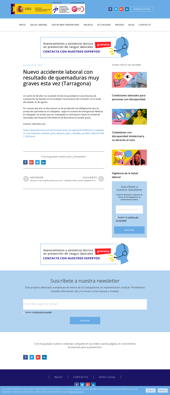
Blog (131, 24)
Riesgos (119, 24)
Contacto (145, 24)
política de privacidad (43, 312)
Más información (76, 392)
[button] (141, 9)
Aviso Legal (107, 377)
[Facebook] (110, 9)
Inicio (22, 24)
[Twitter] (116, 9)
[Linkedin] (127, 9)
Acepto (151, 390)
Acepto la (38, 312)
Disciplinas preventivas (65, 24)
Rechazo (162, 390)
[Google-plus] (121, 9)
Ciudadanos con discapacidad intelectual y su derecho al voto (128, 136)
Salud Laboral (38, 24)
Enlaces (88, 24)
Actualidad (104, 24)
